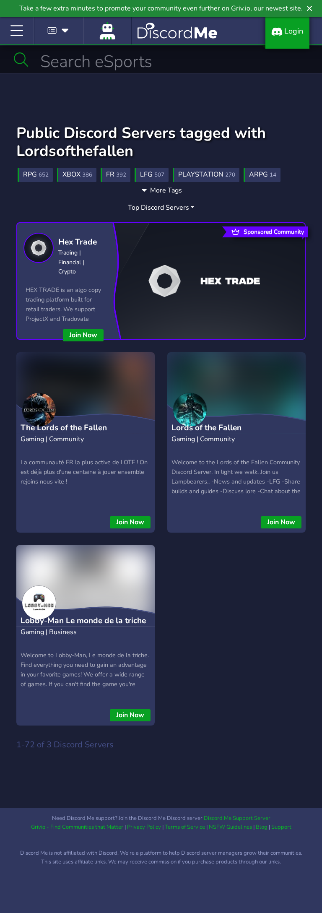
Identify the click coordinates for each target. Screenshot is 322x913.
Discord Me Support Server (237, 818)
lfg (152, 174)
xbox (77, 174)
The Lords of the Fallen (64, 427)
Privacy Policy (144, 827)
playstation (206, 174)
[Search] (21, 59)
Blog (261, 827)
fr (116, 174)
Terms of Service (185, 827)
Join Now (83, 335)
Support (281, 827)
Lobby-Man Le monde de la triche (83, 620)
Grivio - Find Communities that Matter (77, 827)
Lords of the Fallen (206, 427)
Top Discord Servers (158, 207)
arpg (262, 174)
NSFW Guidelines (230, 827)
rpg (36, 174)
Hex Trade (77, 242)
